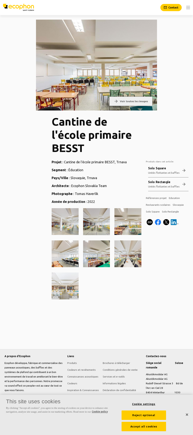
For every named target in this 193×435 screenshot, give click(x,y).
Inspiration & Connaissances (83, 390)
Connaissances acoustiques (82, 376)
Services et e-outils (114, 376)
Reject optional (143, 415)
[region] (96, 415)
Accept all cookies (143, 426)
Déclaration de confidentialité (119, 390)
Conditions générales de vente (120, 369)
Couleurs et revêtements (81, 369)
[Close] (187, 414)
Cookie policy (100, 411)
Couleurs (72, 383)
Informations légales (114, 383)
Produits (72, 362)
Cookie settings (143, 404)
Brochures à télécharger (116, 362)
